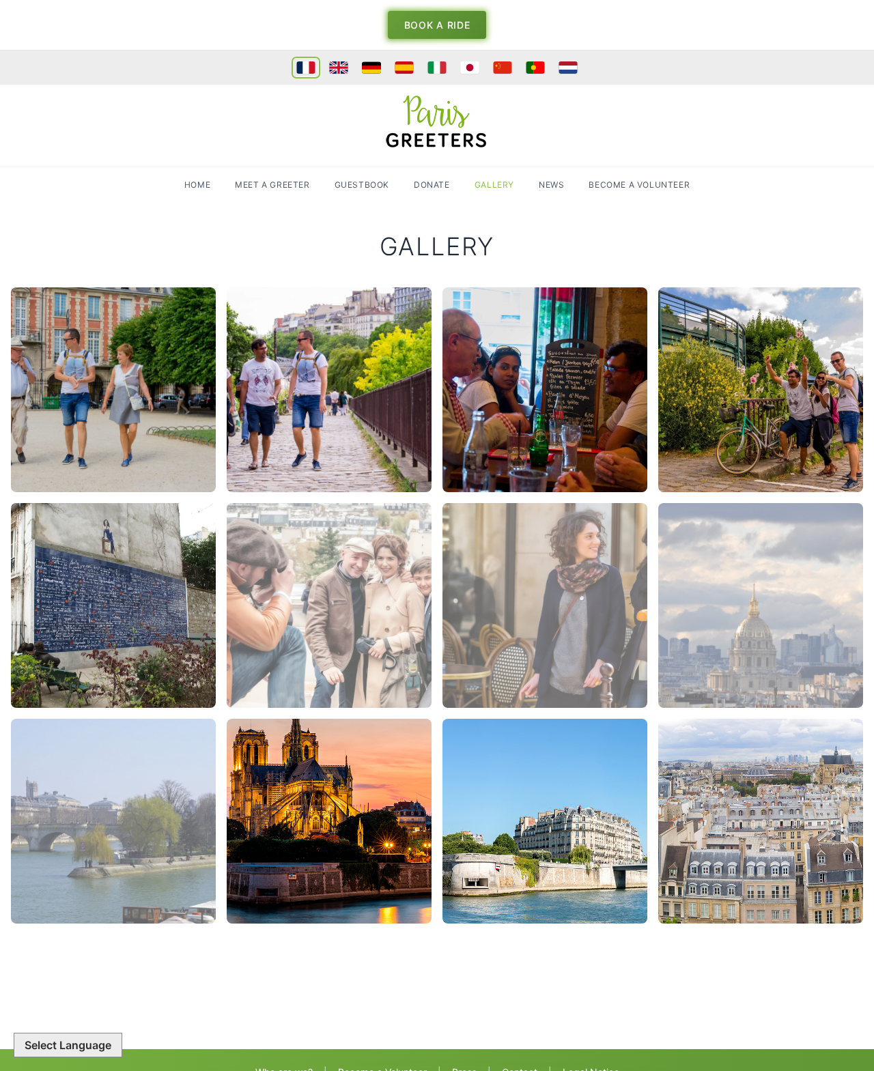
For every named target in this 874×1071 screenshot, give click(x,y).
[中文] (502, 67)
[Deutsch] (371, 67)
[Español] (404, 67)
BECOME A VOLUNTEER (639, 185)
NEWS (551, 185)
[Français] (306, 67)
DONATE (432, 185)
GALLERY (494, 185)
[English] (338, 67)
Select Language (68, 1045)
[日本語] (469, 67)
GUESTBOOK (362, 185)
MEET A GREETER (272, 185)
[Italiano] (437, 67)
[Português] (535, 67)
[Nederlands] (568, 67)
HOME (197, 185)
